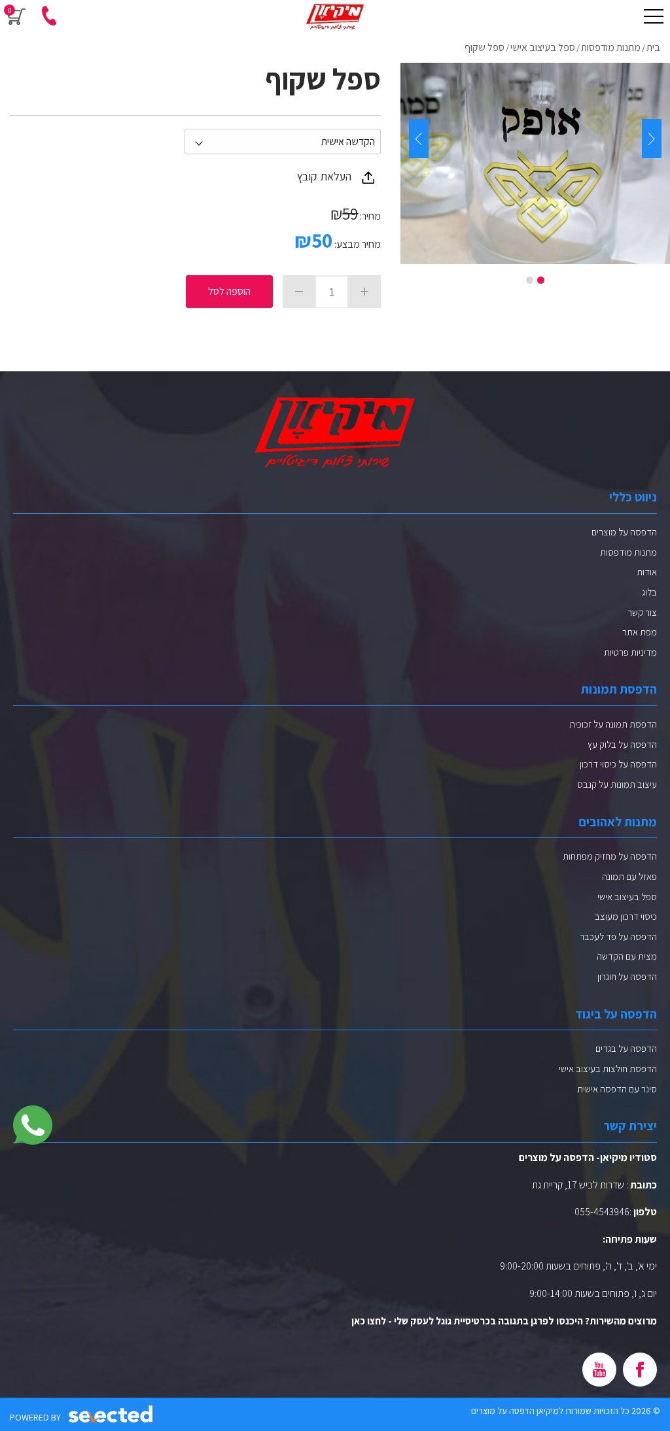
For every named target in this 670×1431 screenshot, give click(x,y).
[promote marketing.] (111, 1414)
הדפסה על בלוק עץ (622, 744)
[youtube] (599, 1370)
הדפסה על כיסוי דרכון (618, 764)
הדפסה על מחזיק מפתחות (610, 856)
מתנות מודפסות (628, 552)
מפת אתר (639, 632)
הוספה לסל (229, 291)
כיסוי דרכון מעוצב (626, 916)
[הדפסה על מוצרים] (335, 16)
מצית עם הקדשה (627, 956)
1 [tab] (540, 280)
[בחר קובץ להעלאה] (368, 177)
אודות (647, 571)
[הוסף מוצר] (364, 291)
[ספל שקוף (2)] (535, 163)
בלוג (649, 592)
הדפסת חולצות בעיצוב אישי (608, 1068)
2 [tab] (529, 280)
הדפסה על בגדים (626, 1048)
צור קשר (642, 612)
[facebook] (640, 1370)
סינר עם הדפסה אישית (617, 1089)
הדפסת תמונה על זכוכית (613, 724)
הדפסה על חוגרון (627, 976)
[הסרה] (299, 291)
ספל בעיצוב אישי (627, 896)
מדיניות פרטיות (630, 652)
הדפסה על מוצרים (624, 532)
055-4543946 (601, 1211)
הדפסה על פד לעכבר (618, 936)
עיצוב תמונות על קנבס (617, 784)
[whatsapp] (32, 1125)
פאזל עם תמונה (629, 876)
